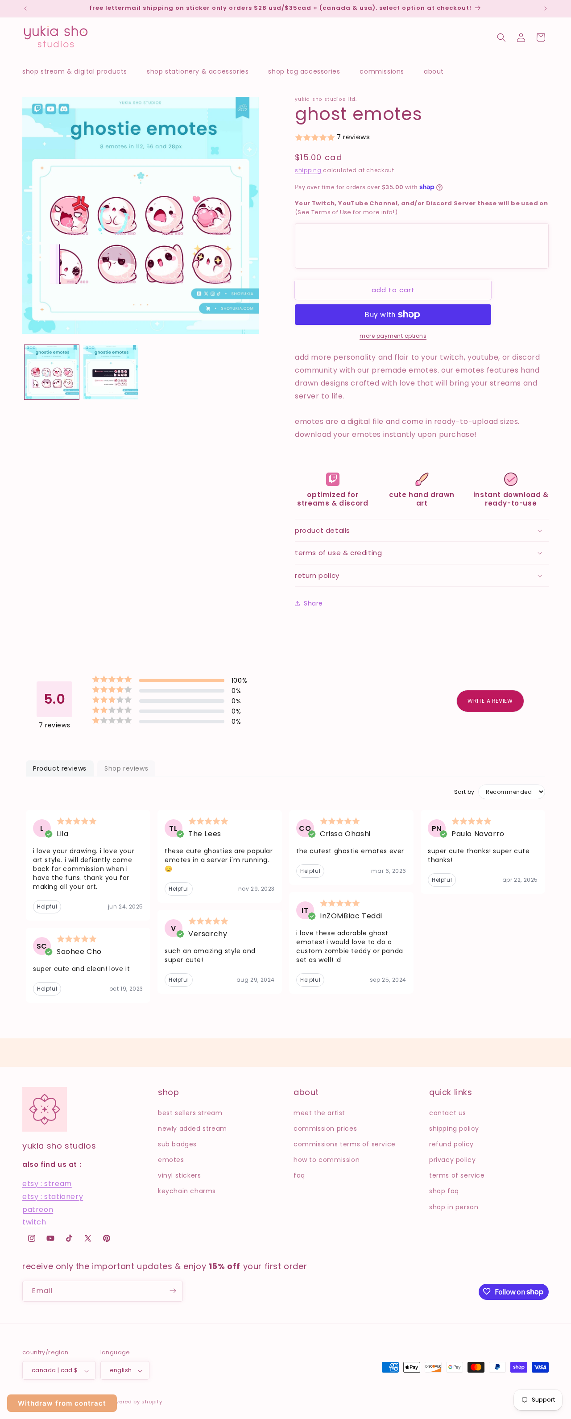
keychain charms (187, 1191)
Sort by (464, 792)
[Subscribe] (172, 1290)
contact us (447, 1112)
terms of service (457, 1175)
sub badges (177, 1143)
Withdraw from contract (62, 1403)
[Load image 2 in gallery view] (110, 372)
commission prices (325, 1128)
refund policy (451, 1143)
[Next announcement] (545, 8)
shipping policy (454, 1128)
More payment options (393, 336)
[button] (79, 71)
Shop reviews (126, 768)
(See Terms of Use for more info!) (421, 207)
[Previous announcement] (25, 8)
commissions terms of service (345, 1143)
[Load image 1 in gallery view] (52, 372)
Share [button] (313, 603)
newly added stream (192, 1128)
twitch (34, 1222)
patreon (37, 1209)
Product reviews (60, 768)
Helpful (47, 906)
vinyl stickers (179, 1175)
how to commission (327, 1159)
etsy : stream (47, 1183)
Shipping (308, 170)
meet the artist (319, 1112)
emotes (171, 1159)
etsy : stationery (52, 1196)
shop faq (444, 1191)
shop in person (453, 1206)
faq (299, 1175)
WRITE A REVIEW (490, 701)
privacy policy (452, 1159)
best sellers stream (190, 1112)
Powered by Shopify (135, 1402)
